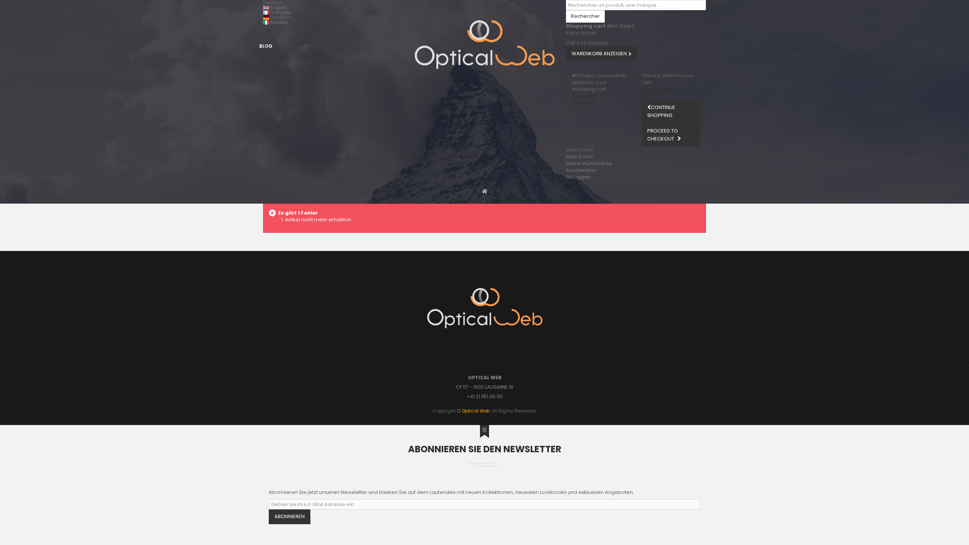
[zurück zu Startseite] (485, 191)
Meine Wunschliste (589, 163)
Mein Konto (579, 156)
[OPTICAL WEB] (484, 44)
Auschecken (581, 170)
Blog (266, 46)
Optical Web (476, 411)
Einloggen (578, 177)
